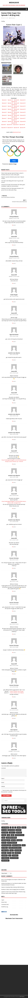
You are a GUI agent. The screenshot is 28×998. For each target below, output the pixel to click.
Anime (18, 827)
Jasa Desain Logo (6, 840)
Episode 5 (4, 112)
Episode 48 (14, 123)
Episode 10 (4, 127)
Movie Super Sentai (6, 845)
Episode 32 (22, 103)
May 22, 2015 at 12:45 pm (14, 624)
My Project (4, 847)
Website (3, 786)
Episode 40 (22, 127)
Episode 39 (22, 124)
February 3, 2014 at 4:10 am (14, 218)
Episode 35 (22, 112)
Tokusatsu (15, 855)
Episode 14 (10, 109)
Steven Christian (14, 558)
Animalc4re (14, 915)
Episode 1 (4, 100)
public (11, 850)
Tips (10, 855)
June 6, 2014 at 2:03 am (14, 434)
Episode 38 (22, 121)
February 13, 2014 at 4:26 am (14, 276)
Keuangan (19, 840)
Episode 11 (10, 100)
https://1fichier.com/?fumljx (16, 691)
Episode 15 (10, 112)
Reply (14, 225)
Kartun (13, 840)
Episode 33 (22, 106)
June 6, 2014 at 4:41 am (14, 452)
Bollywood (5, 832)
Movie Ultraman (16, 845)
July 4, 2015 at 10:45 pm (14, 709)
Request (4, 853)
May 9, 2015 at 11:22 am (14, 581)
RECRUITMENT (18, 850)
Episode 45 (14, 113)
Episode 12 (10, 103)
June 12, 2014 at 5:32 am (14, 495)
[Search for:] (14, 800)
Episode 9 (3, 124)
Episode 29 (15, 124)
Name (2, 778)
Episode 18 (10, 121)
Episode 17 (10, 118)
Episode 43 (14, 107)
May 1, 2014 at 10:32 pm (14, 296)
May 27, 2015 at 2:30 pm (14, 665)
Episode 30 (16, 127)
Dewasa (4, 835)
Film (8, 835)
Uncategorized (14, 858)
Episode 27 (16, 118)
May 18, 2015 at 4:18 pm (14, 604)
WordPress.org (4, 906)
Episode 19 (9, 124)
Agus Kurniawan (14, 334)
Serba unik (17, 853)
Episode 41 (14, 101)
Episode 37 (22, 118)
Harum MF (14, 236)
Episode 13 (10, 106)
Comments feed (4, 904)
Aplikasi (24, 827)
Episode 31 (22, 100)
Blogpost (18, 830)
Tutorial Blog (5, 858)
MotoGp (4, 842)
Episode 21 (16, 100)
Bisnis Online (11, 830)
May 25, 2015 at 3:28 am (14, 647)
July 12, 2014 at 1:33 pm (14, 539)
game (12, 835)
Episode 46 (14, 116)
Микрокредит (5, 860)
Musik (23, 845)
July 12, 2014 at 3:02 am (14, 521)
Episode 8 (4, 121)
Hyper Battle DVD (20, 835)
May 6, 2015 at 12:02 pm (14, 559)
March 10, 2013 (5, 18)
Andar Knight (14, 294)
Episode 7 (4, 118)
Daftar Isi (19, 832)
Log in (2, 900)
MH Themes (22, 996)
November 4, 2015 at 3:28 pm (14, 731)
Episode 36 (22, 115)
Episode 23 (16, 106)
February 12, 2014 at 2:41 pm (14, 258)
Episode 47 (14, 119)
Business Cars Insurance (14, 918)
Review (9, 853)
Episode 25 (16, 112)
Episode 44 (14, 110)
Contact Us (12, 832)
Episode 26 (16, 115)
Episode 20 (10, 127)
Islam (3, 837)
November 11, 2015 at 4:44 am (14, 751)
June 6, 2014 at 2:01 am (14, 415)
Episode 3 (4, 106)
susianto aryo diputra (14, 353)
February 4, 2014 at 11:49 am (14, 238)
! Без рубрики (5, 827)
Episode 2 (4, 103)
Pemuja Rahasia (14, 216)
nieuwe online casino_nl (15, 847)
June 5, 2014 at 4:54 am (14, 372)
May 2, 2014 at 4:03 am (14, 314)
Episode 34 (22, 109)
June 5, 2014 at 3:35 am (14, 336)
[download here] (17, 132)
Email (2, 782)
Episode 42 (14, 104)
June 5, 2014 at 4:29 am (14, 354)
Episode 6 (4, 115)
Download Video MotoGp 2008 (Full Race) (15, 887)
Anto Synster (14, 729)
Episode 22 (16, 103)
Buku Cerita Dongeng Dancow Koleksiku (16, 889)
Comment (3, 768)
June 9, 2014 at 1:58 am (14, 477)
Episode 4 (4, 109)
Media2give (12, 18)
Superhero (4, 855)
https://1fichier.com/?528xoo (17, 692)
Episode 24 (16, 109)
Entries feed (4, 902)
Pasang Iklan (5, 850)
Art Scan (4, 830)
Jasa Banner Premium (11, 837)
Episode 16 (10, 115)
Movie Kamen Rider (12, 842)
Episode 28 (16, 121)
